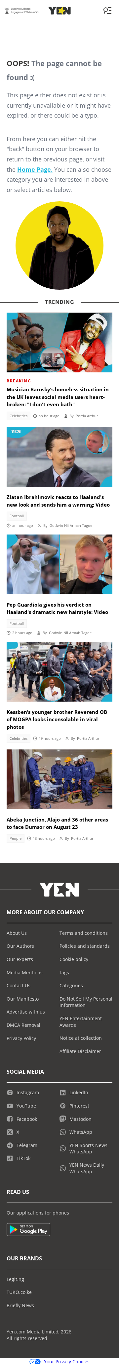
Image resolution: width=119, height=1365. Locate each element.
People (15, 838)
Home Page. (35, 169)
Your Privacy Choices (67, 1361)
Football (17, 516)
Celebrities (18, 416)
